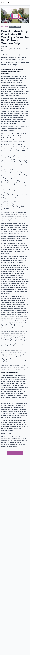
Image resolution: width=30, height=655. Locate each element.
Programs (4, 26)
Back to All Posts (16, 453)
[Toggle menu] (28, 3)
